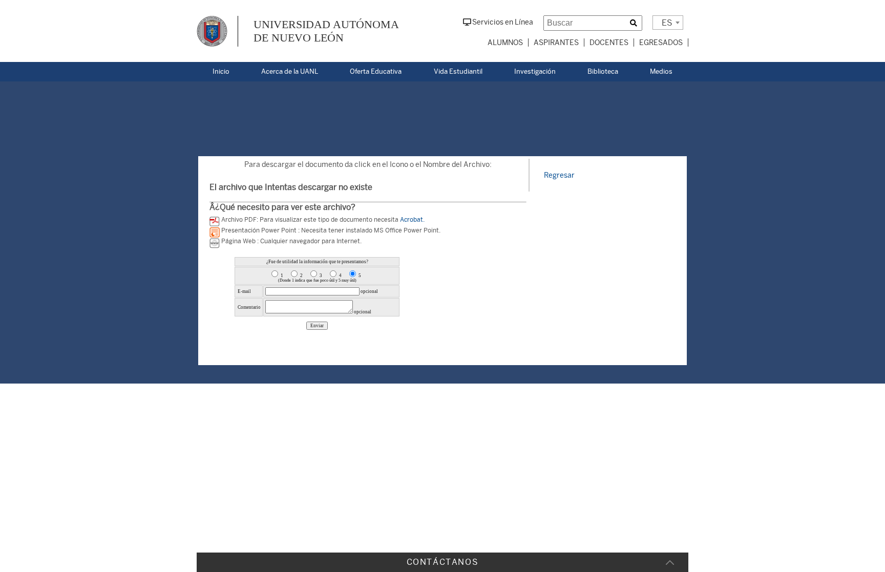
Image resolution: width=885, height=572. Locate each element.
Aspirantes (556, 42)
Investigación (535, 71)
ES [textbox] (667, 23)
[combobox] (667, 22)
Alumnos (505, 42)
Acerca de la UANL (289, 71)
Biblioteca (602, 71)
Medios (661, 71)
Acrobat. (412, 219)
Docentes (608, 42)
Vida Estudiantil (458, 71)
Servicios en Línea (502, 22)
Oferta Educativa (376, 71)
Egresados (661, 42)
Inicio (221, 71)
